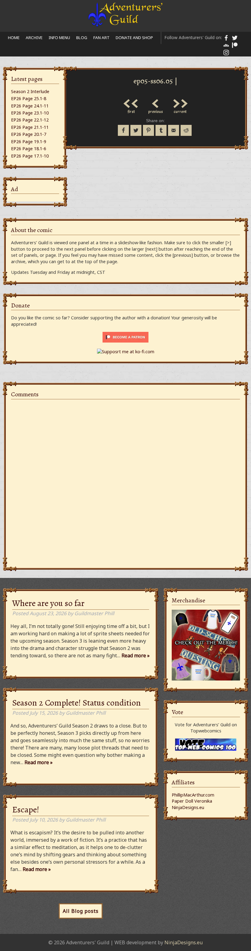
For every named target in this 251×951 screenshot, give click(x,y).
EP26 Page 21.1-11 (30, 127)
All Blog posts (81, 911)
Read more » (136, 655)
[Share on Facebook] (123, 130)
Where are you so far (48, 603)
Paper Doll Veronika (192, 801)
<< (131, 102)
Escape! (25, 809)
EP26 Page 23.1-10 (30, 113)
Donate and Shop (134, 37)
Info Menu (59, 37)
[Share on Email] (173, 130)
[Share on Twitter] (135, 130)
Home (14, 37)
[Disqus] (125, 480)
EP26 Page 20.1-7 (28, 134)
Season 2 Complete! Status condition (76, 703)
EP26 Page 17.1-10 (30, 156)
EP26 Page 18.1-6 (28, 148)
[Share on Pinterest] (148, 130)
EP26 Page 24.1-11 (30, 106)
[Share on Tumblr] (161, 130)
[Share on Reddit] (186, 130)
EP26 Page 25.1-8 (28, 98)
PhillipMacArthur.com (193, 795)
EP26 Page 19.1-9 (28, 141)
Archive (34, 37)
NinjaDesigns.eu (188, 807)
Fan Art (101, 37)
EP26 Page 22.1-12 (30, 120)
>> (180, 102)
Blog (81, 37)
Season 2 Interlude (30, 91)
